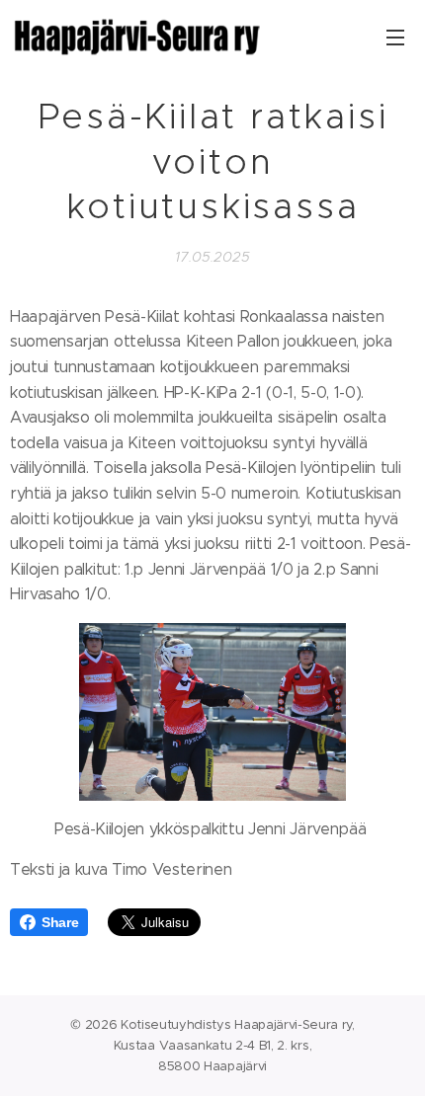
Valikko (395, 36)
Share (60, 922)
